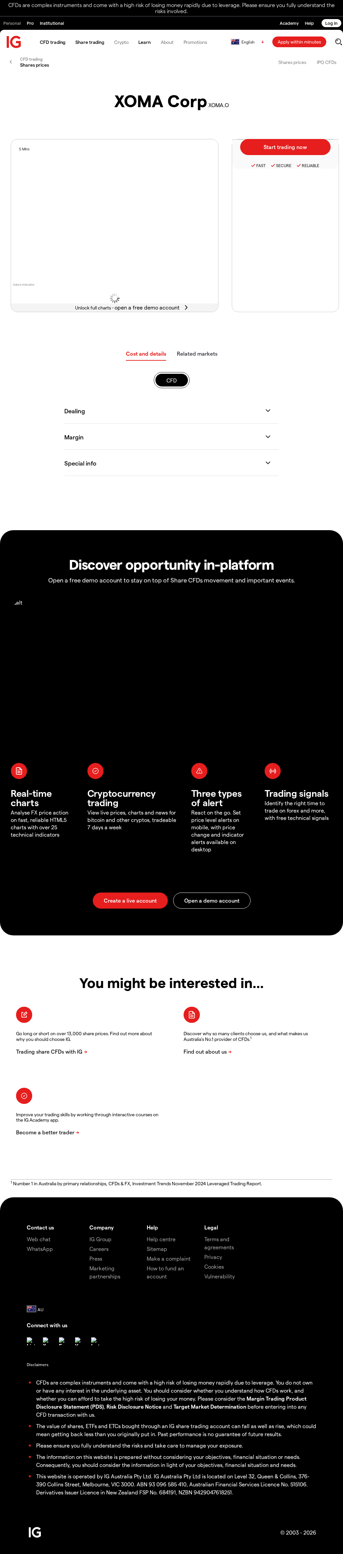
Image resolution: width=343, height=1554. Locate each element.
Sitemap (157, 1249)
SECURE (283, 165)
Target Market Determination (210, 1406)
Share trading (89, 42)
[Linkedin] (31, 1341)
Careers (99, 1249)
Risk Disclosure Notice (134, 1406)
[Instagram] (95, 1341)
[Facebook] (63, 1341)
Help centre (161, 1239)
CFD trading (52, 42)
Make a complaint (169, 1258)
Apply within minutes (299, 42)
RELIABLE (310, 165)
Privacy (213, 1257)
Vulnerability (219, 1276)
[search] (338, 41)
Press (95, 1258)
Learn (144, 42)
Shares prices (292, 62)
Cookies (214, 1266)
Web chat (39, 1239)
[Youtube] (79, 1341)
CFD (171, 380)
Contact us (40, 1227)
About (167, 42)
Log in (331, 22)
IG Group (100, 1239)
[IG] (14, 42)
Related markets (197, 353)
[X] (47, 1341)
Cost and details (146, 353)
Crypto (121, 42)
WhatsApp (40, 1249)
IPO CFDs (326, 62)
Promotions (195, 42)
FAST (261, 165)
